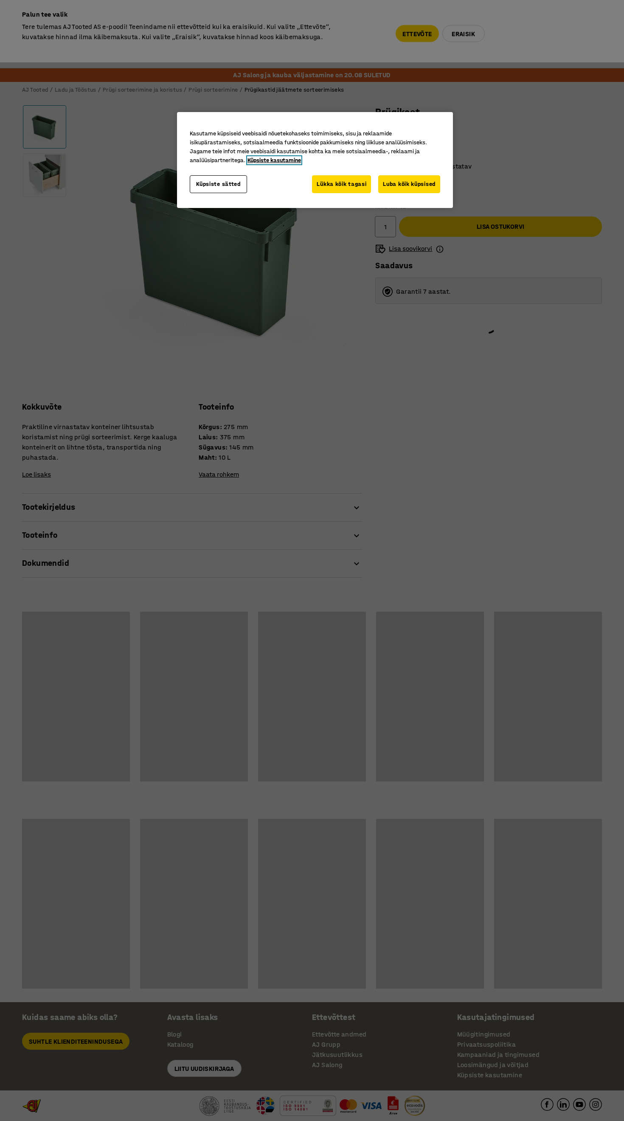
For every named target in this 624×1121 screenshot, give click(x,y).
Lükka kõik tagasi (341, 184)
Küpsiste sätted (218, 184)
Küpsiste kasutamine (274, 160)
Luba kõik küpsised (409, 184)
